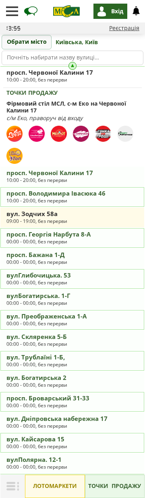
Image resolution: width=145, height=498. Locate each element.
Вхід (117, 11)
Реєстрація (124, 28)
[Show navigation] (12, 11)
